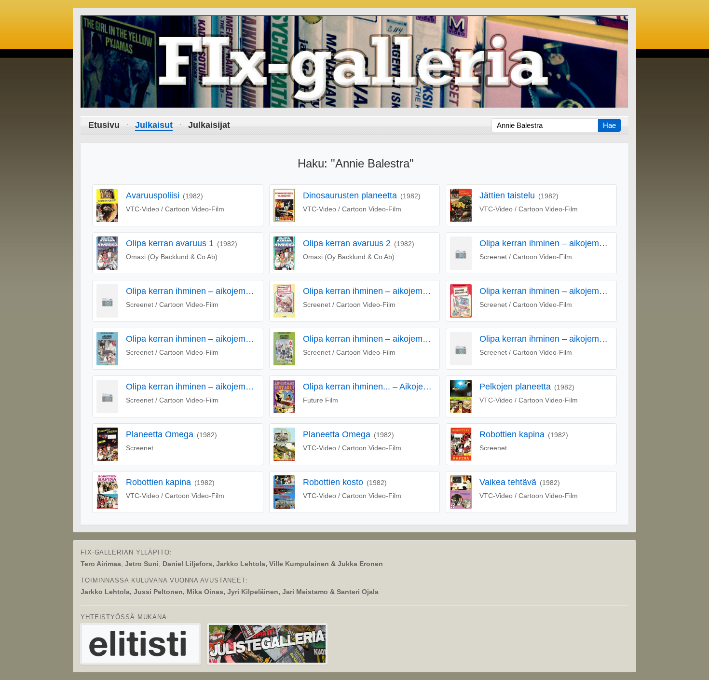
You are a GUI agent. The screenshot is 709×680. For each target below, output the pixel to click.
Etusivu (104, 125)
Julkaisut (154, 125)
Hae (609, 125)
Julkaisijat (209, 125)
